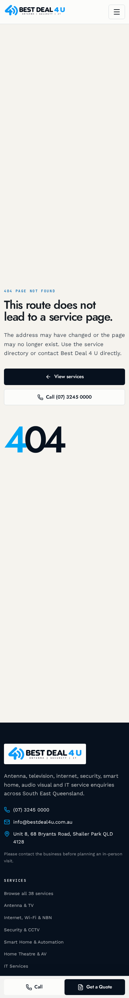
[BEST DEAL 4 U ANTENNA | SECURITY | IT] (35, 12)
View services (69, 376)
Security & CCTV (22, 929)
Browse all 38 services (28, 893)
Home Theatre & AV (25, 953)
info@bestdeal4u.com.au (42, 822)
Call (38, 986)
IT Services (16, 966)
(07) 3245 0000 (31, 810)
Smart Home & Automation (34, 942)
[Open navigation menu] (116, 12)
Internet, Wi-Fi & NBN (28, 917)
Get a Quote (99, 986)
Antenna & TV (19, 905)
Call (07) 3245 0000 (69, 397)
